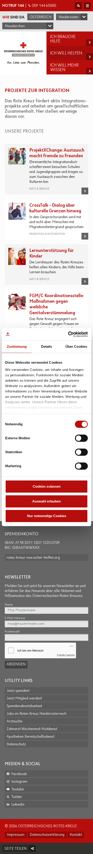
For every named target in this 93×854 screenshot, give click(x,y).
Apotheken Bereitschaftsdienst (30, 737)
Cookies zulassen (46, 486)
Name (9, 604)
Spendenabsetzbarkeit (24, 706)
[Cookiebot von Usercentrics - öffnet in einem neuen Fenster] (68, 334)
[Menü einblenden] (87, 5)
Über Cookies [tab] (76, 346)
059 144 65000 (44, 6)
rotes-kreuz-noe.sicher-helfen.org (33, 558)
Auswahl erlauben (46, 501)
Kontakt (76, 835)
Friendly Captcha (66, 655)
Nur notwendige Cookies (46, 516)
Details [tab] (46, 346)
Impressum (15, 835)
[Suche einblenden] (78, 5)
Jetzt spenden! (18, 691)
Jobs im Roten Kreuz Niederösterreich (36, 714)
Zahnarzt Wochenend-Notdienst (32, 729)
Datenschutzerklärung (47, 835)
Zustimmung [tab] (17, 346)
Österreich (40, 17)
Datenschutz (16, 744)
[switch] (81, 438)
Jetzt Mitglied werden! (24, 699)
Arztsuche (14, 722)
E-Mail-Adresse (15, 618)
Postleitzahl (12, 631)
